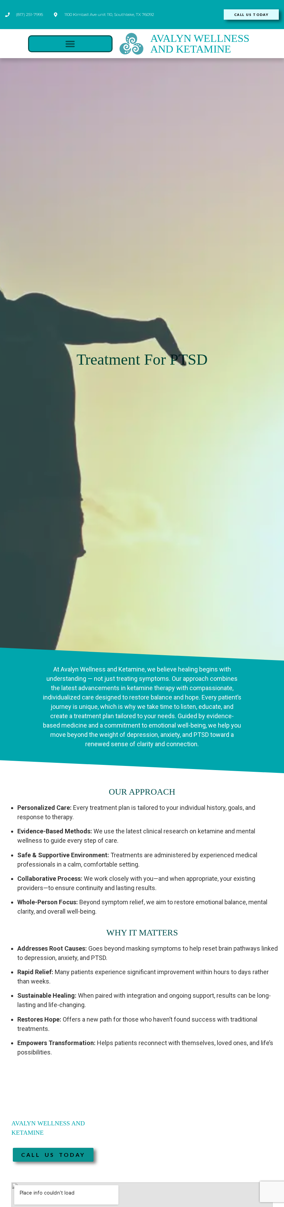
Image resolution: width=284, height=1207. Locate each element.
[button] (70, 44)
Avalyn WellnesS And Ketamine (199, 43)
